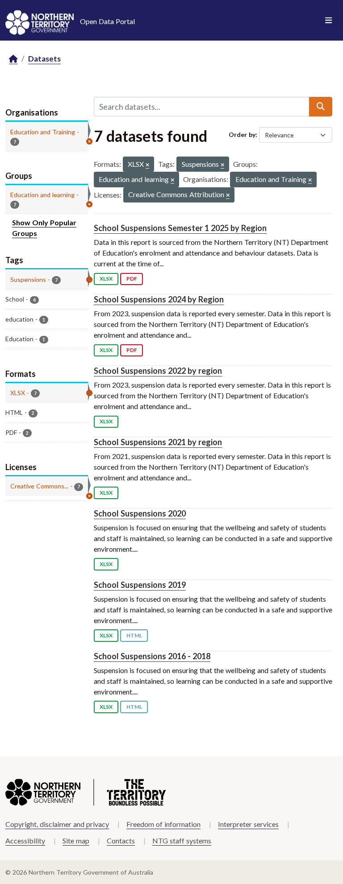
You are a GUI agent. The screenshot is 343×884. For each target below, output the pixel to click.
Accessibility (25, 840)
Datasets (44, 58)
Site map (76, 840)
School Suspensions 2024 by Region (159, 299)
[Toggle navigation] (328, 20)
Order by (242, 134)
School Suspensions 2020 (140, 513)
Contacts (121, 840)
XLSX (106, 278)
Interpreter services (248, 824)
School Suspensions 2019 (140, 585)
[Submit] (320, 106)
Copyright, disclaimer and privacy (57, 824)
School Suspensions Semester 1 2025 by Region (180, 228)
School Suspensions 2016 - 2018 (152, 656)
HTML (134, 635)
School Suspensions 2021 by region (158, 442)
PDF (131, 278)
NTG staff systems (181, 840)
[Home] (13, 59)
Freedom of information (163, 824)
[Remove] (147, 165)
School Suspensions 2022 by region (158, 371)
